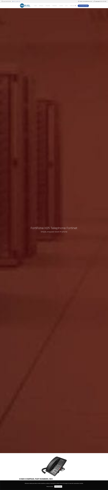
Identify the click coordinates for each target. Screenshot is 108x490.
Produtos (48, 5)
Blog (66, 5)
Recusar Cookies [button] (50, 486)
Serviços (41, 5)
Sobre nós (72, 5)
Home (35, 5)
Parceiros (54, 5)
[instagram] (19, 1)
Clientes (61, 5)
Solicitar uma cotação (83, 5)
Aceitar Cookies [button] (58, 486)
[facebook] (14, 1)
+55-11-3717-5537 (103, 1)
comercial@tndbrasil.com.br (87, 1)
